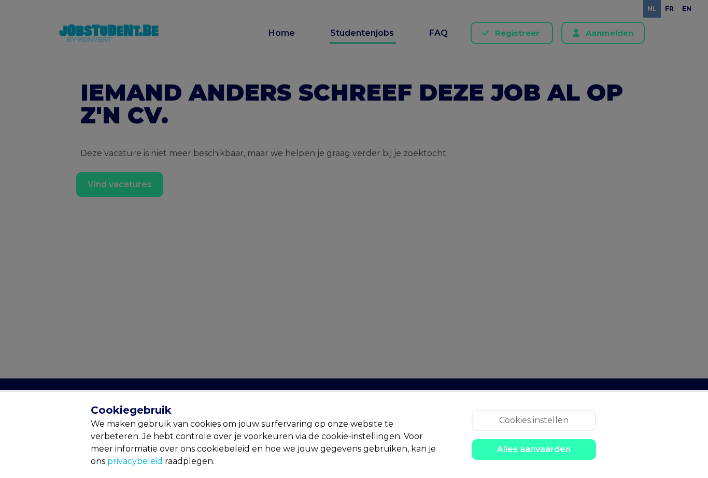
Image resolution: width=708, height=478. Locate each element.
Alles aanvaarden (534, 449)
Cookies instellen (534, 420)
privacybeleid (135, 461)
